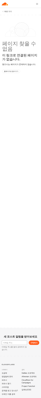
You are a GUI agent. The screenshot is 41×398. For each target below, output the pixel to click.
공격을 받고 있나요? (10, 390)
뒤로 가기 (8, 11)
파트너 (4, 380)
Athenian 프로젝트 (29, 376)
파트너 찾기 (6, 383)
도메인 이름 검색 (8, 394)
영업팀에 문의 (7, 376)
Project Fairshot (28, 386)
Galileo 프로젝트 (28, 373)
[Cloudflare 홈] (5, 4)
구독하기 (34, 343)
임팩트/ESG (26, 390)
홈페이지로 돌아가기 (11, 71)
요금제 (4, 373)
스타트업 (5, 387)
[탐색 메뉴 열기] (37, 4)
